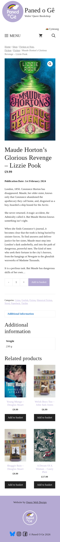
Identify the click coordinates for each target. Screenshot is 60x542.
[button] (53, 35)
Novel (7, 303)
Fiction (16, 50)
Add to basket (38, 282)
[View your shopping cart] (40, 35)
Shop (15, 47)
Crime (17, 300)
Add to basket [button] (15, 417)
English (25, 300)
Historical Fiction (44, 300)
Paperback (15, 303)
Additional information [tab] (20, 313)
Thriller (24, 303)
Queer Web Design (36, 502)
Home (8, 47)
